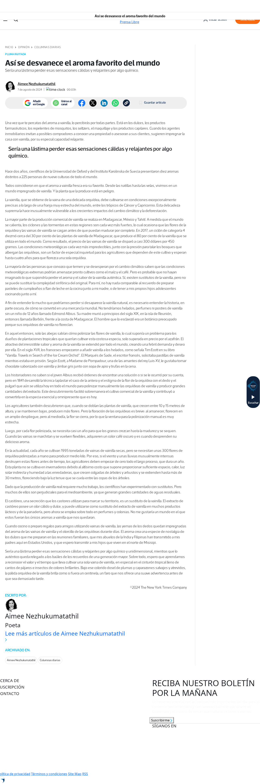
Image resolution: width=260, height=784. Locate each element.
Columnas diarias (50, 660)
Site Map (74, 774)
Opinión (23, 47)
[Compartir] (115, 103)
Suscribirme (160, 720)
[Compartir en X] (93, 103)
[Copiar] (126, 102)
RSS (85, 774)
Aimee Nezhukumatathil (36, 84)
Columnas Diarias (47, 47)
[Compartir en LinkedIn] (104, 103)
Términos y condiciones (49, 774)
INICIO (9, 47)
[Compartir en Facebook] (82, 103)
